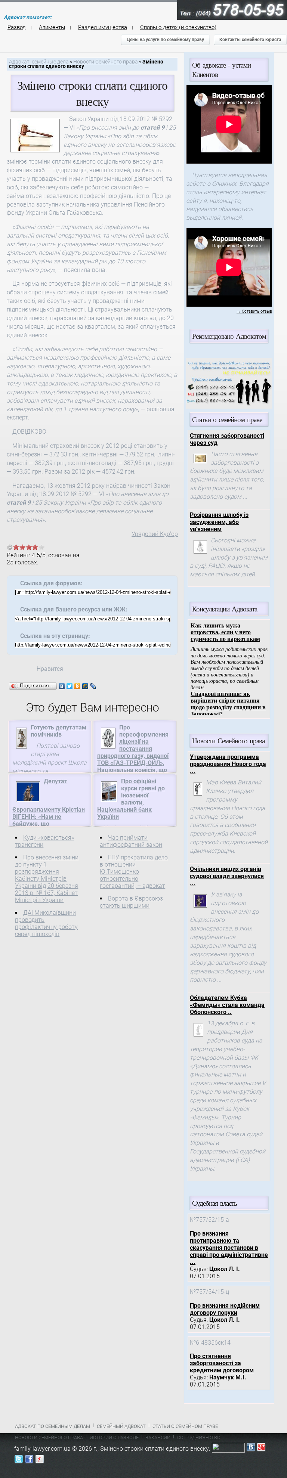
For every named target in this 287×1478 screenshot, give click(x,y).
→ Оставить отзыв (254, 311)
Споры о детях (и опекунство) (178, 27)
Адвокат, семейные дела (39, 62)
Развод (16, 27)
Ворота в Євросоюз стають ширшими (131, 902)
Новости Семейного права (105, 62)
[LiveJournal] (93, 686)
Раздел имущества (102, 27)
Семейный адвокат (121, 1426)
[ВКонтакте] (62, 686)
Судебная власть (214, 1203)
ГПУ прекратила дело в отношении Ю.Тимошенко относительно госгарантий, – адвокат (134, 871)
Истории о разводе (114, 1437)
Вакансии (157, 1437)
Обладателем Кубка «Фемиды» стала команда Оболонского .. (227, 1005)
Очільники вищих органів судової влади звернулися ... (227, 876)
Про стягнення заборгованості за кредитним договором (222, 1363)
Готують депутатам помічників (58, 731)
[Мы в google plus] (261, 1448)
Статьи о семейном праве (185, 1426)
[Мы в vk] (250, 1448)
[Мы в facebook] (29, 1460)
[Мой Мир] (85, 686)
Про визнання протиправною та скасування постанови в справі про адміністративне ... (229, 1247)
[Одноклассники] (77, 686)
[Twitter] (70, 686)
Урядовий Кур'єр (155, 533)
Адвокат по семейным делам (52, 1426)
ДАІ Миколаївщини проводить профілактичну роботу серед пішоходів (46, 923)
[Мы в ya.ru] (39, 1460)
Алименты (52, 27)
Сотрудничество (198, 1437)
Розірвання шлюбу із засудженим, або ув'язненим (219, 522)
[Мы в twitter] (18, 1460)
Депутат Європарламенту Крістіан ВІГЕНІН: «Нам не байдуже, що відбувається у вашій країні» (48, 810)
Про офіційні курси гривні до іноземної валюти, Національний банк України (131, 799)
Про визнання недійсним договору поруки (225, 1309)
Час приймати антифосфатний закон (131, 841)
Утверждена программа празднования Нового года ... (228, 764)
